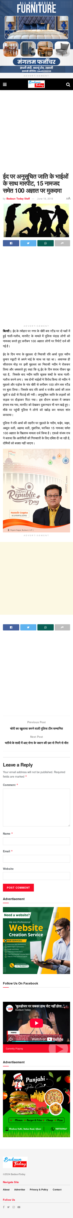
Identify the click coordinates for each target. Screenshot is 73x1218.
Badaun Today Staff (18, 198)
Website (8, 869)
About (6, 1189)
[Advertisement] (36, 130)
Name (8, 833)
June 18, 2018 (45, 198)
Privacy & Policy (39, 1189)
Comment (10, 785)
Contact (57, 1189)
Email (8, 851)
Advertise (19, 1189)
